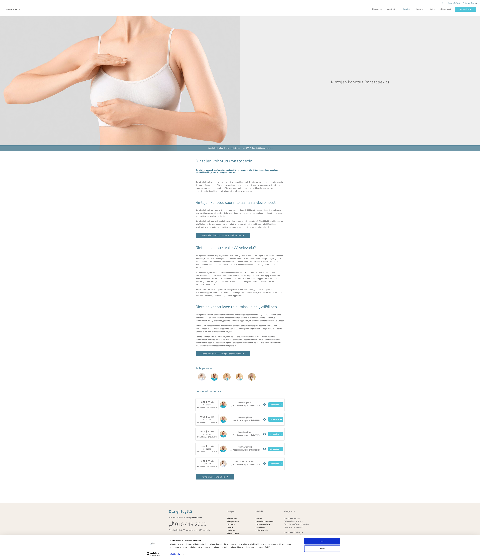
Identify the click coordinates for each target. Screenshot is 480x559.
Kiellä (322, 549)
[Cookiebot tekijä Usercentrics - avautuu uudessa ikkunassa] (153, 554)
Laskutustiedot (262, 530)
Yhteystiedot (445, 9)
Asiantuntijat (392, 9)
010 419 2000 (190, 524)
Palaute (259, 518)
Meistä (230, 527)
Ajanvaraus (377, 9)
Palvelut (406, 9)
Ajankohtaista (233, 533)
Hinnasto (418, 9)
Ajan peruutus (233, 521)
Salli (322, 541)
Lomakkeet (260, 527)
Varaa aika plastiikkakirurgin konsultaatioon (222, 235)
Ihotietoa (431, 9)
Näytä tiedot (175, 554)
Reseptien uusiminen (265, 521)
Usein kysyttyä (468, 3)
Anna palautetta (454, 3)
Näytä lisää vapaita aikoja (214, 476)
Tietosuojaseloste (263, 524)
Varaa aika (464, 9)
